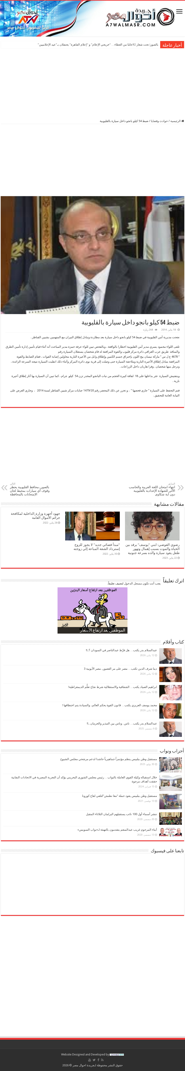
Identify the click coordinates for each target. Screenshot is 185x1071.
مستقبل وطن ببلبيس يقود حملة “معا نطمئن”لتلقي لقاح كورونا (119, 796)
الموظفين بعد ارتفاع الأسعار (102, 631)
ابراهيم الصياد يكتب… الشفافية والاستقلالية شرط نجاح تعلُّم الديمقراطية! (112, 687)
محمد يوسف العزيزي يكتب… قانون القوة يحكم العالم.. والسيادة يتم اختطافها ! (109, 705)
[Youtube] (89, 1060)
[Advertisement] (92, 83)
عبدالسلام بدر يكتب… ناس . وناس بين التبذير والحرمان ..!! (122, 723)
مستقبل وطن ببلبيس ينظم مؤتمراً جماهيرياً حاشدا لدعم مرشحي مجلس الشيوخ (108, 759)
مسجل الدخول (133, 583)
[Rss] (102, 1060)
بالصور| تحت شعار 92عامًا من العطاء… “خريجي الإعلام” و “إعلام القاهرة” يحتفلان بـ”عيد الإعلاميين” (98, 44)
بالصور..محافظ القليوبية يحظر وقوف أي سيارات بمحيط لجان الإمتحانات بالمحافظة (30, 489)
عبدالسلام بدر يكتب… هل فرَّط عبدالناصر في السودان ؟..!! (121, 650)
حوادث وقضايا (159, 121)
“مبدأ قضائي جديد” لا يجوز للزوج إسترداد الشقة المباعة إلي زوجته (96, 547)
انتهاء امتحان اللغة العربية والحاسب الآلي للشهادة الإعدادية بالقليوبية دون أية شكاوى (152, 489)
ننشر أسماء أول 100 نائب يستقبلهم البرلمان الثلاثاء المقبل (121, 814)
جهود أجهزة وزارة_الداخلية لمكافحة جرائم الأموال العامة (35, 516)
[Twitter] (94, 1060)
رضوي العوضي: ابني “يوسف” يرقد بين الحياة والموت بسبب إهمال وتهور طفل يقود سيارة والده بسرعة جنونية (152, 549)
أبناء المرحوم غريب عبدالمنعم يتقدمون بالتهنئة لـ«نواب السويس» (117, 829)
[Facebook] (98, 1060)
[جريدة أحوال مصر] (92, 19)
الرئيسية (175, 121)
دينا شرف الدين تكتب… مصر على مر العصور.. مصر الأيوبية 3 (120, 668)
